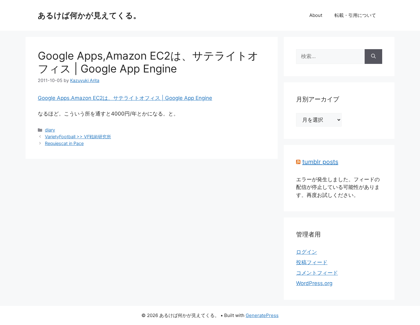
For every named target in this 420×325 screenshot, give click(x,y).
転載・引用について (355, 15)
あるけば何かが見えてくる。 (89, 15)
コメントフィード (317, 273)
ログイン (306, 252)
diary (50, 129)
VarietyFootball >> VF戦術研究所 (78, 136)
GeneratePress (262, 315)
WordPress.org (314, 283)
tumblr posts (320, 162)
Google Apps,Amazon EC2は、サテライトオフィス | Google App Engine (148, 62)
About (315, 15)
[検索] (373, 56)
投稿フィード (311, 262)
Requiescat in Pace (64, 143)
